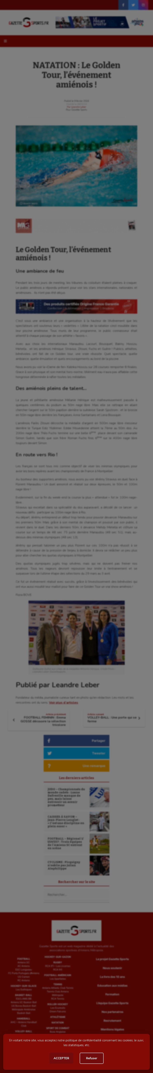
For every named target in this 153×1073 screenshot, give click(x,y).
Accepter (61, 1058)
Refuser (91, 1058)
